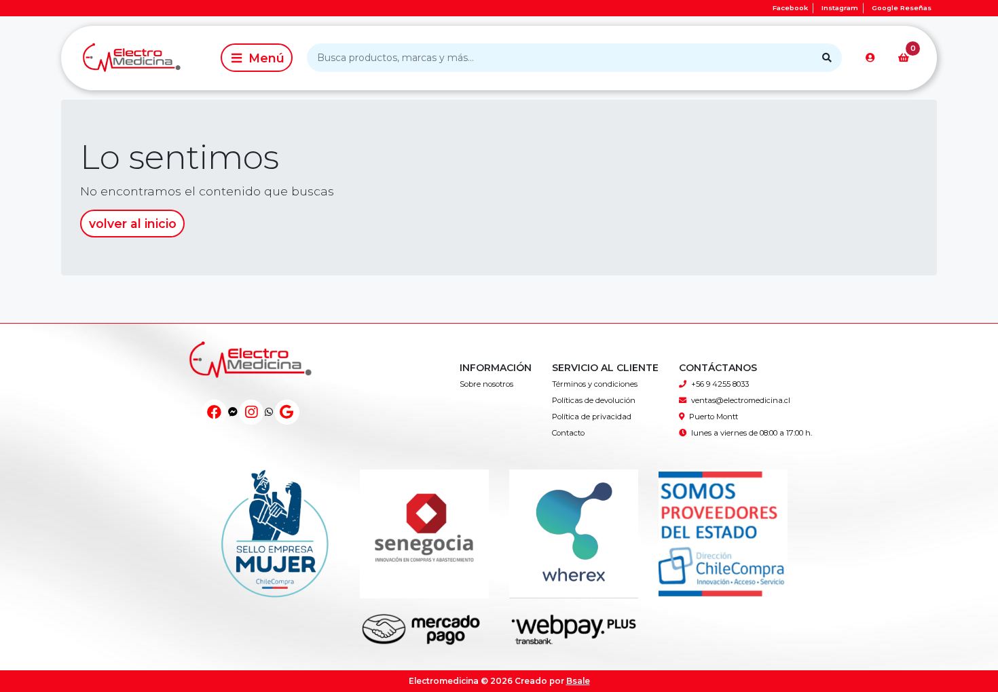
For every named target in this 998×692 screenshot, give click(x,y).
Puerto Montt (713, 416)
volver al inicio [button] (133, 223)
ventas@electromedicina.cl (740, 400)
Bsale (578, 681)
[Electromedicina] (138, 58)
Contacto (568, 433)
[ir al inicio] (251, 373)
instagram (839, 8)
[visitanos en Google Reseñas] (286, 412)
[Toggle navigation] (257, 57)
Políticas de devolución (593, 400)
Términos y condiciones (594, 384)
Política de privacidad (591, 416)
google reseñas (901, 8)
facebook (790, 8)
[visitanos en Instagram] (251, 412)
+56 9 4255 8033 (720, 384)
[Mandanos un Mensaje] (233, 412)
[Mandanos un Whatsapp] (269, 412)
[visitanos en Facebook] (214, 412)
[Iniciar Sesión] (870, 57)
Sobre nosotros (486, 384)
